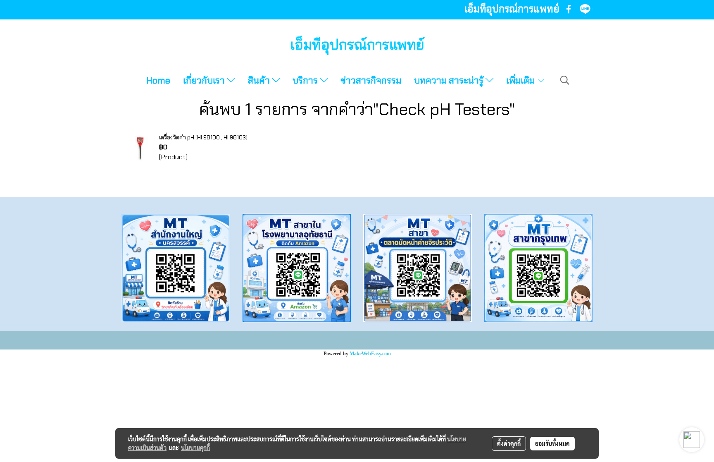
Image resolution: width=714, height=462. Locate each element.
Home (158, 80)
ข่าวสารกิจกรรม (370, 80)
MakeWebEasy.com (370, 354)
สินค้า (260, 80)
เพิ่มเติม (521, 80)
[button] (565, 80)
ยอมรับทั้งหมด (552, 443)
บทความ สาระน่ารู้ (450, 80)
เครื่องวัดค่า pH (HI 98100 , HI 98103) (203, 137)
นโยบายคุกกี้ (195, 447)
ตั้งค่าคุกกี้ (509, 443)
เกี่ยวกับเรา (205, 80)
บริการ (306, 80)
